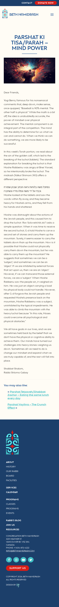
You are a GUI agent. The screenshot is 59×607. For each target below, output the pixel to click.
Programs (12, 499)
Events (10, 513)
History (11, 467)
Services (11, 488)
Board (10, 476)
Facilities (11, 480)
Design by (11, 585)
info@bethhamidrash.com (20, 551)
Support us (17, 568)
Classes (10, 504)
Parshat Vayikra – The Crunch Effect (27, 406)
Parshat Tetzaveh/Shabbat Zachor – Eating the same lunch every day (28, 395)
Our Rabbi (12, 471)
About (10, 462)
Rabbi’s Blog (13, 520)
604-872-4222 (22, 548)
